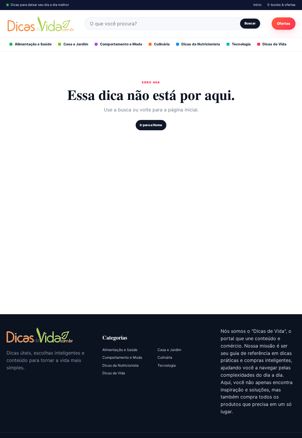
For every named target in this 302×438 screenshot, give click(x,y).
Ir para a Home (151, 125)
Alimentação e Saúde (33, 44)
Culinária (162, 44)
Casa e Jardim (75, 44)
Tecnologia (241, 44)
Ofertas (283, 23)
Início (257, 5)
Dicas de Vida (274, 44)
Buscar (250, 23)
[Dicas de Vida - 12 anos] (39, 335)
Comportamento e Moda (121, 44)
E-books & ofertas (281, 5)
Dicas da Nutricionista (200, 44)
